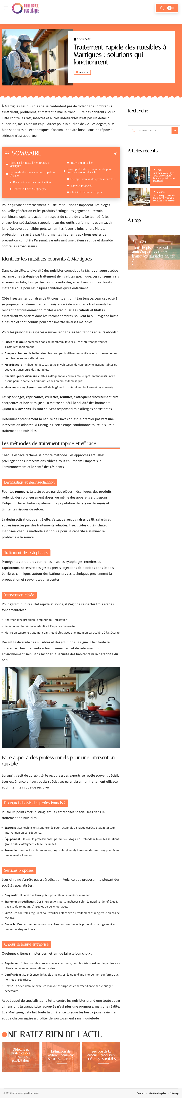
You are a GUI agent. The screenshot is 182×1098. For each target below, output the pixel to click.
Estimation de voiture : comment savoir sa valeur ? (61, 1055)
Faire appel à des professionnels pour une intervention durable (89, 171)
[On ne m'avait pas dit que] (26, 8)
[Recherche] (161, 8)
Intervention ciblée (81, 162)
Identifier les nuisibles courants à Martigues (29, 164)
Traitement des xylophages (29, 188)
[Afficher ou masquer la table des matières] (79, 154)
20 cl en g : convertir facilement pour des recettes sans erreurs (164, 198)
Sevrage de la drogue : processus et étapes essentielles (101, 1055)
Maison (83, 72)
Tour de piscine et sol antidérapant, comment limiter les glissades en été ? (153, 254)
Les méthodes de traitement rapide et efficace (33, 174)
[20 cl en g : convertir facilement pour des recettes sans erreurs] (139, 197)
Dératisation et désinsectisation (32, 182)
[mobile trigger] (7, 8)
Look (159, 170)
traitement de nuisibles (57, 276)
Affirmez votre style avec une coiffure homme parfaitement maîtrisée (164, 177)
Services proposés (81, 185)
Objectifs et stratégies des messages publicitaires (20, 1054)
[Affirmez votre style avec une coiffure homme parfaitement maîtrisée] (139, 176)
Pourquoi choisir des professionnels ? (93, 179)
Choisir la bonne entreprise (86, 192)
